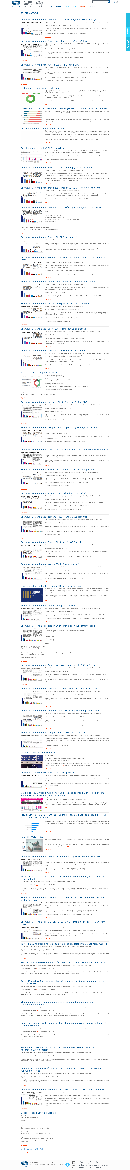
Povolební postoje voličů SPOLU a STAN (42, 148)
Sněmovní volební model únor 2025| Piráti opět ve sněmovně (53, 329)
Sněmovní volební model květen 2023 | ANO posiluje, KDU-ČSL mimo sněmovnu (64, 1089)
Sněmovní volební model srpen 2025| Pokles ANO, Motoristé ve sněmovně (61, 188)
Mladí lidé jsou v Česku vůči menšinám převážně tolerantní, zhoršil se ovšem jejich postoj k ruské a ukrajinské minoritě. (62, 794)
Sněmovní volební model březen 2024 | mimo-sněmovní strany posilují (58, 626)
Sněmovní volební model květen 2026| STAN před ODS (50, 65)
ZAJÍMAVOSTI (82, 6)
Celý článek (48, 37)
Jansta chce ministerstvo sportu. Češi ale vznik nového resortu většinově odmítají (65, 962)
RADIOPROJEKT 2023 (33, 837)
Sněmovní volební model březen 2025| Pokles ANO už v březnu (55, 303)
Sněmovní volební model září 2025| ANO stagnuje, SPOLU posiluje (57, 168)
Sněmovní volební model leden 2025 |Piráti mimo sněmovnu (53, 351)
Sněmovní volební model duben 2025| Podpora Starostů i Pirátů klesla (58, 281)
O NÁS (52, 6)
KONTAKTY (93, 6)
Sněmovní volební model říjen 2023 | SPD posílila (47, 773)
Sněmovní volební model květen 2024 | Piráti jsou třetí (50, 564)
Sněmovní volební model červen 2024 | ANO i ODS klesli (51, 542)
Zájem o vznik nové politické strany (40, 372)
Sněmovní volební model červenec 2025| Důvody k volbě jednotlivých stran (61, 207)
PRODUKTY (60, 6)
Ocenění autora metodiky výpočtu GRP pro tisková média (51, 586)
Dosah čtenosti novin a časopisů (38, 1113)
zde (63, 828)
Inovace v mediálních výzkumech (38, 753)
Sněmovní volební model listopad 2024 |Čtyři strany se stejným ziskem (59, 427)
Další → (28, 1152)
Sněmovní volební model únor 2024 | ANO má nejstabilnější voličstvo (58, 665)
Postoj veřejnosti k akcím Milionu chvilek (43, 129)
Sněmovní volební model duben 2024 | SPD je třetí (48, 605)
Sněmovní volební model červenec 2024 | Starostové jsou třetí (54, 517)
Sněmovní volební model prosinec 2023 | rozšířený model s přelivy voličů (60, 711)
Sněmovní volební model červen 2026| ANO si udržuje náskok (54, 41)
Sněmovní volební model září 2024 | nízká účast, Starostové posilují (57, 469)
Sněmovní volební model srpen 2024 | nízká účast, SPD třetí (53, 493)
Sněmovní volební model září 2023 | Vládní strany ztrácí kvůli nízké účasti (61, 856)
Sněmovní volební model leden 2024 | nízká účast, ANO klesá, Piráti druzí (60, 689)
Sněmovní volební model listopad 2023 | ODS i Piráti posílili (53, 733)
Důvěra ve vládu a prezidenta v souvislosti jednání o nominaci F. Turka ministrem (64, 108)
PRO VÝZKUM (71, 6)
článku (62, 765)
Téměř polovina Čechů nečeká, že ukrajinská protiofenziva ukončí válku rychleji (64, 944)
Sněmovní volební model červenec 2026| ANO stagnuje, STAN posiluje (58, 19)
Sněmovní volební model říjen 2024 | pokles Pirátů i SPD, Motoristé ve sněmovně (64, 449)
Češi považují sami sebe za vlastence (41, 88)
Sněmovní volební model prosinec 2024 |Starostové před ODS (54, 402)
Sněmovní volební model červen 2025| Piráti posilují (49, 237)
